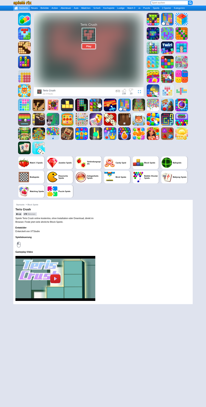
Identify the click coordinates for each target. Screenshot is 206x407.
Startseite (23, 8)
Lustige (121, 8)
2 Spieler (166, 8)
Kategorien (179, 8)
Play (88, 46)
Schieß (96, 8)
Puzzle (146, 8)
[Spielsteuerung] (117, 92)
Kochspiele (108, 8)
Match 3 (131, 8)
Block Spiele (32, 204)
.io (139, 8)
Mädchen (86, 8)
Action (55, 8)
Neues (34, 8)
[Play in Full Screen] (139, 92)
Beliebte (44, 8)
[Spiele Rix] (22, 2)
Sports (156, 8)
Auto (76, 8)
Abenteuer (66, 8)
